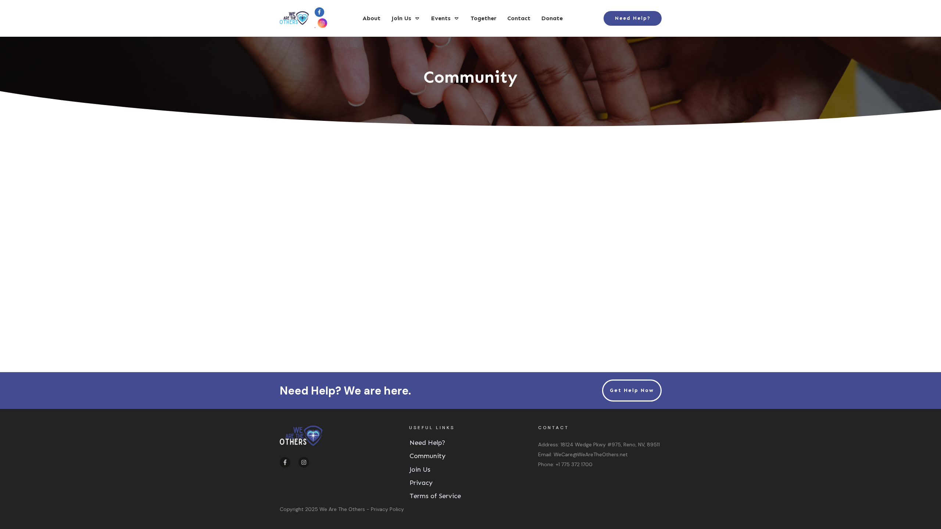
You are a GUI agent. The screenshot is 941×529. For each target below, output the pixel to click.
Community (427, 456)
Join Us (419, 469)
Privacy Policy (387, 509)
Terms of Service (435, 496)
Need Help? (427, 443)
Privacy (421, 483)
